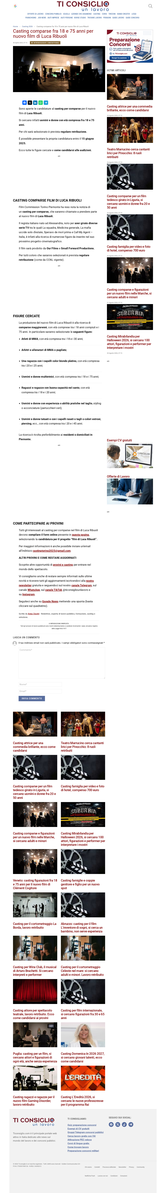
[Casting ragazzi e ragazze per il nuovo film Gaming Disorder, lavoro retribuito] (35, 1079)
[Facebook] (111, 1124)
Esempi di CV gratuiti (78, 1128)
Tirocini (112, 14)
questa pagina (80, 534)
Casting (96, 14)
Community (140, 1167)
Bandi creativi (123, 14)
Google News (50, 601)
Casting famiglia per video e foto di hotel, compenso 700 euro (82, 788)
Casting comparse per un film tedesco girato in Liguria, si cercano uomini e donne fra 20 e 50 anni (34, 792)
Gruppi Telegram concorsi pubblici (86, 1132)
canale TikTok (53, 589)
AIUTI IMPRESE (53, 18)
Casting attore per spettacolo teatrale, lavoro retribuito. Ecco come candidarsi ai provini (33, 1014)
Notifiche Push (90, 1176)
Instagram (28, 594)
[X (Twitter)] (117, 1124)
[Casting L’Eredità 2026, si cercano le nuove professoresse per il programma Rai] (83, 1079)
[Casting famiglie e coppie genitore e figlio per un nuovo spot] (83, 862)
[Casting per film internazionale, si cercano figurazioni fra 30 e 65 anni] (83, 992)
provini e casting (63, 564)
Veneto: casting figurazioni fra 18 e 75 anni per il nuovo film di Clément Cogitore (35, 884)
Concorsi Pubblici (53, 14)
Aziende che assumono (81, 14)
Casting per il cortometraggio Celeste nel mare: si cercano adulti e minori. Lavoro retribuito (82, 970)
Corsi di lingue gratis (79, 1143)
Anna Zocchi (33, 614)
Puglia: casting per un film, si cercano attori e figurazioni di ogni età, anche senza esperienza (35, 1057)
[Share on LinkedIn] (35, 102)
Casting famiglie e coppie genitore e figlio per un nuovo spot (80, 884)
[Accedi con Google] (15, 6)
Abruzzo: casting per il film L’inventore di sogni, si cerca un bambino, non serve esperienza (82, 927)
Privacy (131, 1167)
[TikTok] (124, 1124)
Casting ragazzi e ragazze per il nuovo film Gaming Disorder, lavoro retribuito (33, 1100)
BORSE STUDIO (80, 18)
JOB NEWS (42, 18)
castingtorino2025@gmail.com (52, 550)
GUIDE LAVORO (118, 18)
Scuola (66, 14)
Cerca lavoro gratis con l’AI (82, 1136)
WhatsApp (34, 589)
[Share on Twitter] (30, 102)
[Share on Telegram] (46, 102)
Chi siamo (88, 1167)
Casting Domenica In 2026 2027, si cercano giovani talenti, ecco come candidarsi (83, 1057)
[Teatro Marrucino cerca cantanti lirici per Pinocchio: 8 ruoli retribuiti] (83, 725)
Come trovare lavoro (78, 1147)
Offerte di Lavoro (35, 14)
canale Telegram (81, 585)
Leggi (134, 14)
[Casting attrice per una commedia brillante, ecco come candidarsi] (35, 725)
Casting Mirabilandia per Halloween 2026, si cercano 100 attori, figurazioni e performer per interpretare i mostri (83, 839)
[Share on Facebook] (24, 102)
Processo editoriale (109, 1167)
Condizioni (114, 1176)
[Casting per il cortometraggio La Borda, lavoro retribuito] (35, 905)
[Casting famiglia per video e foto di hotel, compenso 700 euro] (83, 768)
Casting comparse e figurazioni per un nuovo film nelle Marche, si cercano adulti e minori (34, 837)
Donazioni (123, 1176)
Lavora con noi (103, 1176)
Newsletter (122, 1167)
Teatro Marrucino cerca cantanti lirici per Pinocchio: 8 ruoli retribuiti (82, 746)
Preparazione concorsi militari (83, 1150)
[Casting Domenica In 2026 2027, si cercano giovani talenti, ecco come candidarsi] (83, 1035)
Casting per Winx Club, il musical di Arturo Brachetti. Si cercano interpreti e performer (35, 970)
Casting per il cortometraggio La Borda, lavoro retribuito (34, 925)
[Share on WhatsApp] (40, 102)
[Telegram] (130, 1124)
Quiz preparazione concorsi (82, 1125)
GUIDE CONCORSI (132, 18)
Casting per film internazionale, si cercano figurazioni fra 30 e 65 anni (82, 1014)
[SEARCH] (150, 6)
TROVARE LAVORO (94, 18)
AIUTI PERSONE (67, 18)
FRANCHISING (30, 18)
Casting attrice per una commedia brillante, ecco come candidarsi (34, 746)
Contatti (97, 1167)
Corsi (104, 14)
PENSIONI (107, 18)
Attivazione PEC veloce (80, 1139)
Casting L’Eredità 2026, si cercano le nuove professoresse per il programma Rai (82, 1100)
